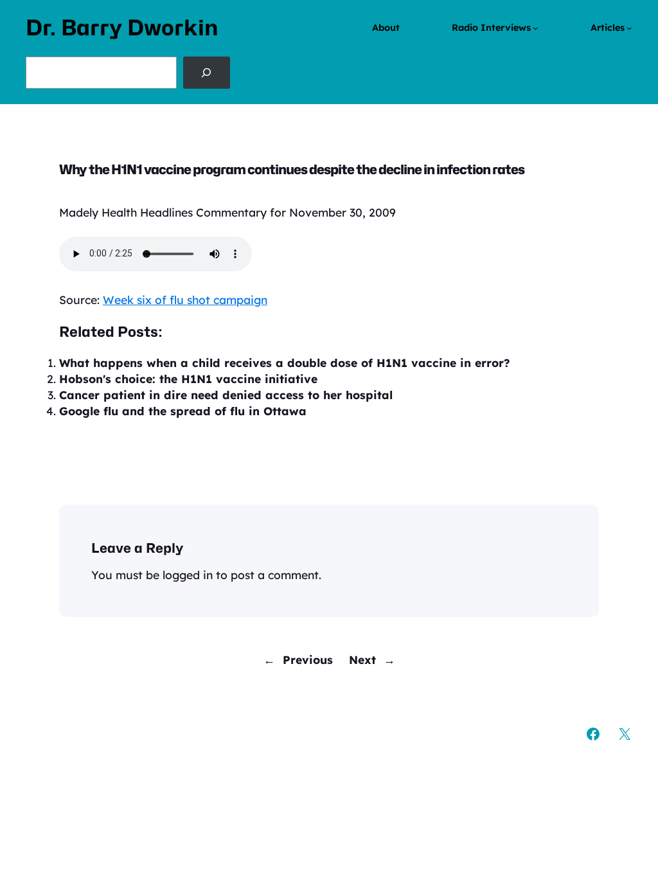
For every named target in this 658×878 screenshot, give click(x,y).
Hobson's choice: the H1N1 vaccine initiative (188, 379)
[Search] (206, 73)
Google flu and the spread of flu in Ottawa (183, 411)
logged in (188, 575)
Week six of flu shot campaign (185, 299)
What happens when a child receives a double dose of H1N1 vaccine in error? (284, 362)
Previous (308, 659)
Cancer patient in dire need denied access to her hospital (226, 395)
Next (362, 659)
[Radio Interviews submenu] (535, 28)
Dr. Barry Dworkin (122, 27)
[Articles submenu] (629, 28)
